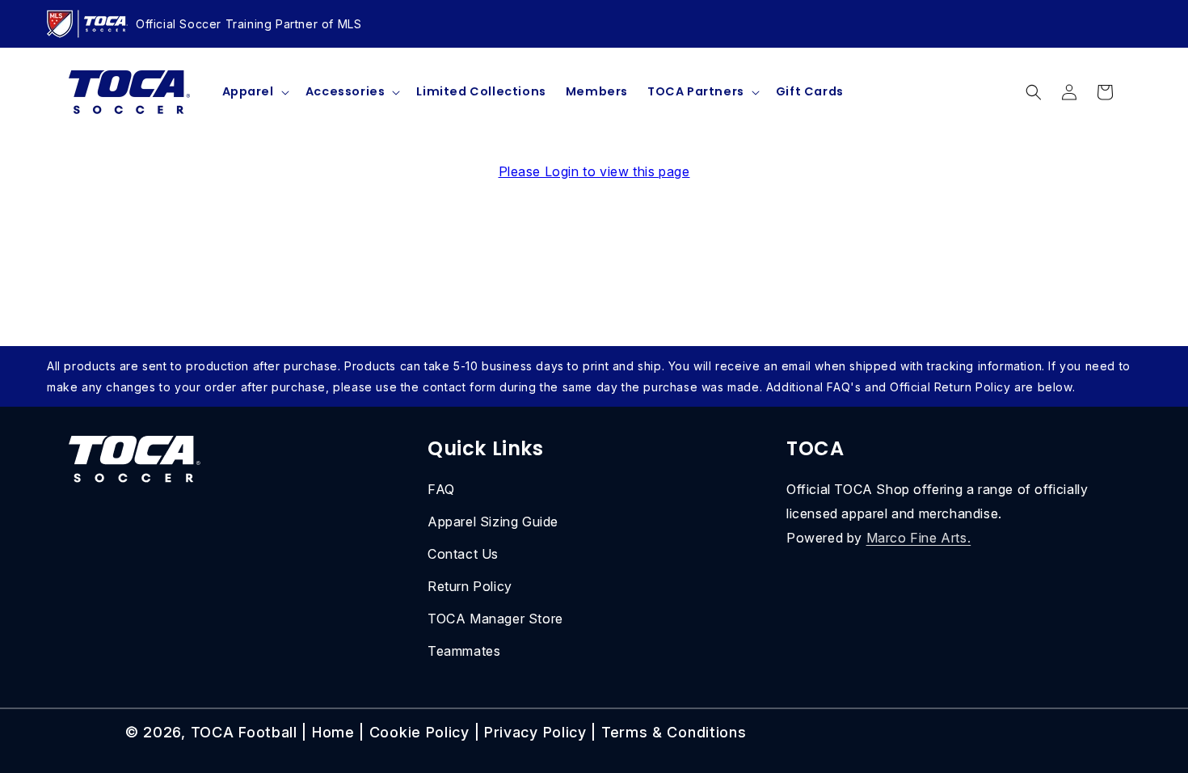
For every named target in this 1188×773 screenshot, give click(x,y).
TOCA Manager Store (495, 618)
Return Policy (470, 586)
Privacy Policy (535, 732)
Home (333, 732)
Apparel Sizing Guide (493, 521)
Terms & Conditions (674, 732)
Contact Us (463, 554)
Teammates (464, 651)
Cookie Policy (419, 732)
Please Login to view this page (594, 171)
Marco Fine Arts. (918, 538)
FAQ (441, 489)
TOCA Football (244, 732)
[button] (254, 91)
